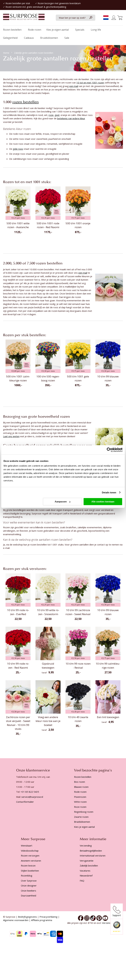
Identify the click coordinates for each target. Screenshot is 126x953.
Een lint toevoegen (108, 717)
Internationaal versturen (92, 855)
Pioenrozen (80, 796)
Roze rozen (80, 806)
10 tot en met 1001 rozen (90, 82)
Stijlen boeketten (30, 870)
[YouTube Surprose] (105, 917)
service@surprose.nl (32, 796)
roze (51, 115)
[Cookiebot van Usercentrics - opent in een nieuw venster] (109, 449)
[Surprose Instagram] (87, 917)
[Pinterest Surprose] (99, 917)
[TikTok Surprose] (93, 917)
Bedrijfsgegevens (27, 916)
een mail (73, 86)
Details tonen (109, 492)
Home (6, 52)
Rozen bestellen (13, 3)
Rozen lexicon (28, 865)
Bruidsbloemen (82, 821)
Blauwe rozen (81, 786)
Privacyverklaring (48, 916)
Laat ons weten (11, 436)
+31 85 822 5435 (30, 791)
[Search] (91, 18)
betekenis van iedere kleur (71, 118)
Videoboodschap (30, 850)
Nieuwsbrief (86, 875)
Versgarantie (86, 860)
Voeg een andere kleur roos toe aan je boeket (48, 721)
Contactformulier (25, 801)
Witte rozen (80, 801)
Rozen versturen (14, 6)
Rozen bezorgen (46, 3)
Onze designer (29, 885)
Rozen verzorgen (30, 855)
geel (57, 115)
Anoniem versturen (31, 860)
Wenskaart (26, 845)
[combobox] (75, 18)
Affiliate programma (41, 920)
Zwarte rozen (81, 816)
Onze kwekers (28, 890)
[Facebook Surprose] (81, 917)
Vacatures (85, 870)
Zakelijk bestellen (89, 865)
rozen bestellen (25, 102)
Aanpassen (61, 501)
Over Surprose (29, 880)
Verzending (86, 845)
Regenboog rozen (83, 811)
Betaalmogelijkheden (91, 850)
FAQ (82, 880)
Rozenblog (26, 875)
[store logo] (24, 18)
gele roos (18, 148)
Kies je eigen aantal (84, 826)
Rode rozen (80, 791)
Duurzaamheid (28, 895)
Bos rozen (79, 781)
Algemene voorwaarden (15, 920)
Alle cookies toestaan (102, 501)
